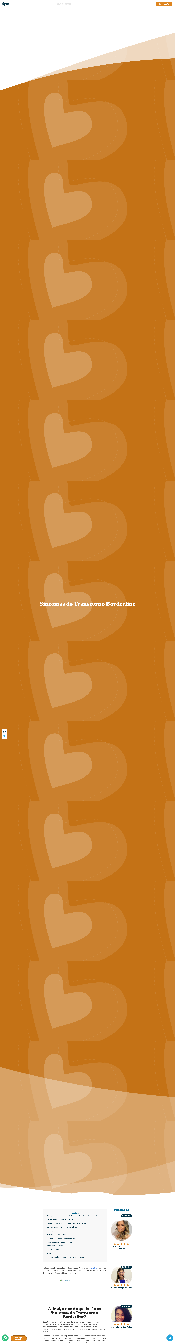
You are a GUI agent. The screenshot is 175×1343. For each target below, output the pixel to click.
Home (52, 4)
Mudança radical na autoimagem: (59, 1242)
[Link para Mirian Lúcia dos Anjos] (121, 1316)
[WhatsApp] (5, 1337)
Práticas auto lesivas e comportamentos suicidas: (65, 1257)
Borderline (92, 1268)
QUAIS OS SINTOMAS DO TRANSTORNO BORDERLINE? (67, 1223)
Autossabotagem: (54, 1249)
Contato (111, 4)
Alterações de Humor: (55, 1246)
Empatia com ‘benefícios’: (56, 1234)
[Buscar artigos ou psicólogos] (169, 1337)
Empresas (77, 4)
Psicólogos (64, 4)
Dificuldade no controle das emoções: (61, 1238)
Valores (87, 4)
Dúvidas (96, 4)
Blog (104, 4)
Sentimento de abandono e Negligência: (62, 1227)
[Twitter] (4, 736)
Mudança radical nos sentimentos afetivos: (63, 1231)
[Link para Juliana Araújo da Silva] (121, 1277)
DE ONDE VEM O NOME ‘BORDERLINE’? (61, 1219)
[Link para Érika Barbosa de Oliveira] (121, 1231)
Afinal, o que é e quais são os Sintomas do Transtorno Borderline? (72, 1216)
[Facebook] (4, 732)
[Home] (6, 4)
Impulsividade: (52, 1253)
